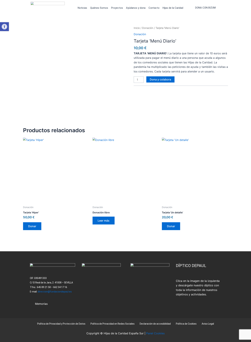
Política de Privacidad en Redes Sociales (112, 323)
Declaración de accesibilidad (155, 323)
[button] (4, 26)
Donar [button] (32, 226)
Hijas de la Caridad (173, 7)
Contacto (154, 7)
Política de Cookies (186, 323)
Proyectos (117, 7)
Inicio (137, 28)
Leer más (103, 220)
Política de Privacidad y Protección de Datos (61, 323)
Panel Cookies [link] (155, 333)
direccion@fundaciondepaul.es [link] (55, 291)
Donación (147, 28)
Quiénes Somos (99, 7)
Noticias (82, 7)
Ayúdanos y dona (135, 7)
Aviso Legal (208, 323)
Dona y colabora (160, 79)
